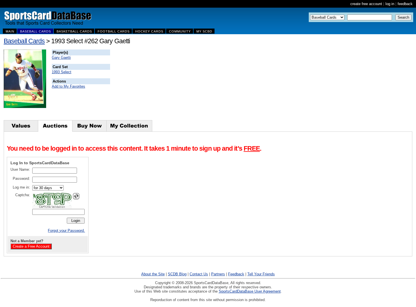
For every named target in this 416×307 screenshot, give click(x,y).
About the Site (153, 274)
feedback (405, 4)
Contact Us (199, 274)
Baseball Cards (24, 41)
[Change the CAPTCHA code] (76, 196)
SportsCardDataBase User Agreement (250, 291)
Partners (218, 274)
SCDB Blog (177, 274)
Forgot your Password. (66, 230)
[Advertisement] (212, 84)
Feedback (236, 274)
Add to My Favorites (68, 86)
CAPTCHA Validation (52, 207)
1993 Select (61, 72)
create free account (366, 4)
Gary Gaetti (61, 57)
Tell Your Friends (261, 274)
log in (389, 4)
